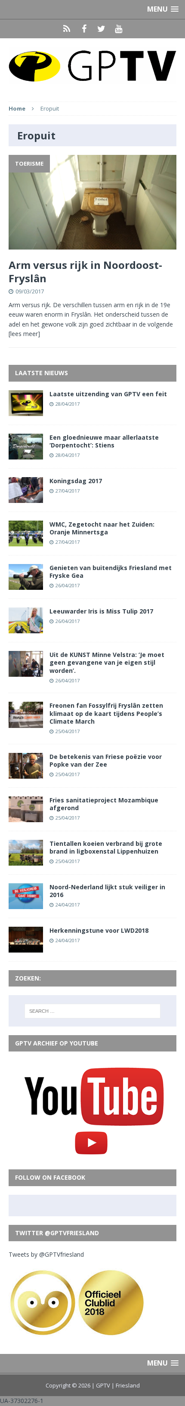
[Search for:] (92, 1011)
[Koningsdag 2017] (26, 498)
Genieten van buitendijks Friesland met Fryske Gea (110, 572)
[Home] (66, 28)
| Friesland (125, 1385)
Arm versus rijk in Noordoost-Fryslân (85, 271)
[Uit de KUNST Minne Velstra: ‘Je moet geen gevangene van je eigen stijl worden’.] (26, 672)
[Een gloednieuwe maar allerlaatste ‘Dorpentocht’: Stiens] (26, 454)
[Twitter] (101, 28)
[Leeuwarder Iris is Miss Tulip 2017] (26, 628)
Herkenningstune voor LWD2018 (98, 930)
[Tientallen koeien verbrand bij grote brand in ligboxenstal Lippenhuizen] (26, 861)
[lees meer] (24, 334)
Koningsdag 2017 (75, 481)
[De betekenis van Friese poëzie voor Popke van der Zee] (26, 773)
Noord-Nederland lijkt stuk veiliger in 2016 (107, 891)
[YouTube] (118, 28)
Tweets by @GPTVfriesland (46, 1254)
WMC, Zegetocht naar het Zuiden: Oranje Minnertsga (101, 528)
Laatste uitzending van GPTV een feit (108, 394)
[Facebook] (84, 28)
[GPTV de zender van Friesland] (92, 65)
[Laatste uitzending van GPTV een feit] (26, 411)
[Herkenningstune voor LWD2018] (26, 948)
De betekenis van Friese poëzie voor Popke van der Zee (105, 760)
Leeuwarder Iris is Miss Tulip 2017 (101, 611)
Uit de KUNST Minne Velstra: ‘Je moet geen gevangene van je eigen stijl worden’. (106, 662)
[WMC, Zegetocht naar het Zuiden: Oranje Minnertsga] (26, 541)
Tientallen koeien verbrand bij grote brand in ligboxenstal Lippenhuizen (105, 847)
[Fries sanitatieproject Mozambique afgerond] (26, 817)
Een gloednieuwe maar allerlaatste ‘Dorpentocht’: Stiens (104, 441)
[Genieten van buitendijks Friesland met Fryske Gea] (26, 585)
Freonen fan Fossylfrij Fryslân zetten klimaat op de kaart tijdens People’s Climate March (106, 713)
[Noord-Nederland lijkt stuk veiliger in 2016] (26, 904)
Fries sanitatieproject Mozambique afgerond (103, 804)
